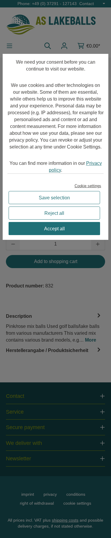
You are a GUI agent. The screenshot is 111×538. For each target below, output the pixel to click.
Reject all (54, 213)
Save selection (54, 197)
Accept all (54, 228)
